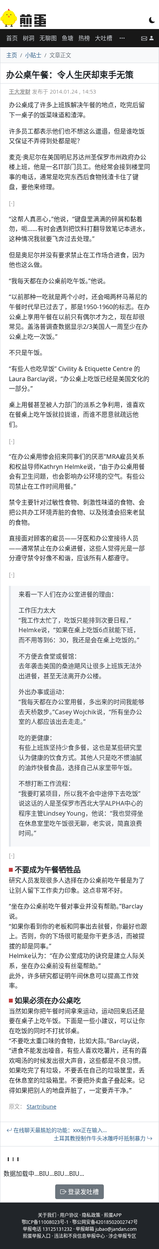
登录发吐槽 (82, 1191)
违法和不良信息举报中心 (79, 1236)
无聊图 (48, 38)
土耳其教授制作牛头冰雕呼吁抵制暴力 (100, 1138)
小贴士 (33, 55)
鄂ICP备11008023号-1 (45, 1222)
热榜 (84, 38)
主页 (11, 55)
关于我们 (47, 1215)
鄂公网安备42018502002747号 (105, 1222)
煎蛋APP (113, 1215)
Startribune (41, 1106)
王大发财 (19, 91)
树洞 (28, 38)
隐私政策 (91, 1215)
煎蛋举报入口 (37, 1236)
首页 (12, 38)
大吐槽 (103, 38)
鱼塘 (67, 38)
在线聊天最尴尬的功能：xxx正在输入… (59, 1130)
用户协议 (69, 1215)
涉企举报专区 (122, 1236)
